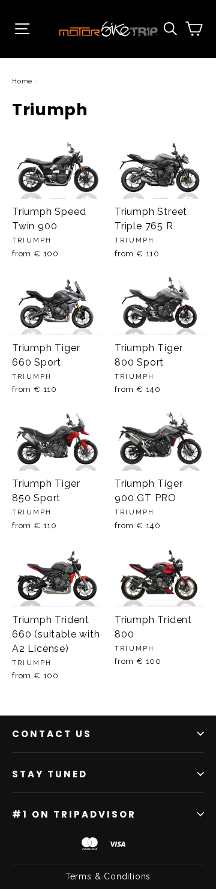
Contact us (52, 734)
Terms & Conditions (108, 876)
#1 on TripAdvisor (74, 814)
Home (22, 81)
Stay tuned (50, 774)
